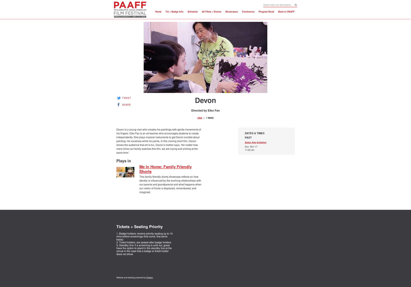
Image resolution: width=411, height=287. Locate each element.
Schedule (193, 11)
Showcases (231, 11)
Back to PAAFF (286, 11)
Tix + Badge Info (175, 11)
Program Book (266, 11)
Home (158, 11)
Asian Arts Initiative (255, 142)
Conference (248, 11)
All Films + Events (211, 11)
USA (199, 117)
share (126, 104)
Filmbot (149, 277)
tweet (126, 98)
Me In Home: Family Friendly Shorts (165, 169)
